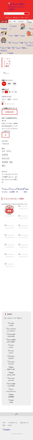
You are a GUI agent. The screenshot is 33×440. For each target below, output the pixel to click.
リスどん (11, 352)
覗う (3, 166)
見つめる (5, 162)
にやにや (5, 155)
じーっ (9, 151)
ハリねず (11, 325)
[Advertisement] (16, 290)
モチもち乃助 (11, 336)
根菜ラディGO (11, 369)
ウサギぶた (11, 358)
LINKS (26, 17)
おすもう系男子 (11, 341)
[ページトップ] (16, 414)
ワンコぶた (11, 363)
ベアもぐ (11, 347)
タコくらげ (11, 380)
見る (11, 162)
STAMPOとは (8, 17)
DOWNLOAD (9, 112)
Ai (5, 135)
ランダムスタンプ (9, 216)
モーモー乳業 (11, 385)
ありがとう (21, 21)
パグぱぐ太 (5, 144)
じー (3, 151)
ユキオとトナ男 (11, 374)
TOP (4, 423)
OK (10, 21)
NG (15, 21)
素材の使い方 (16, 17)
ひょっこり (5, 158)
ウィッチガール (11, 330)
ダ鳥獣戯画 (11, 396)
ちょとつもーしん (11, 391)
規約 (22, 17)
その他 (11, 402)
